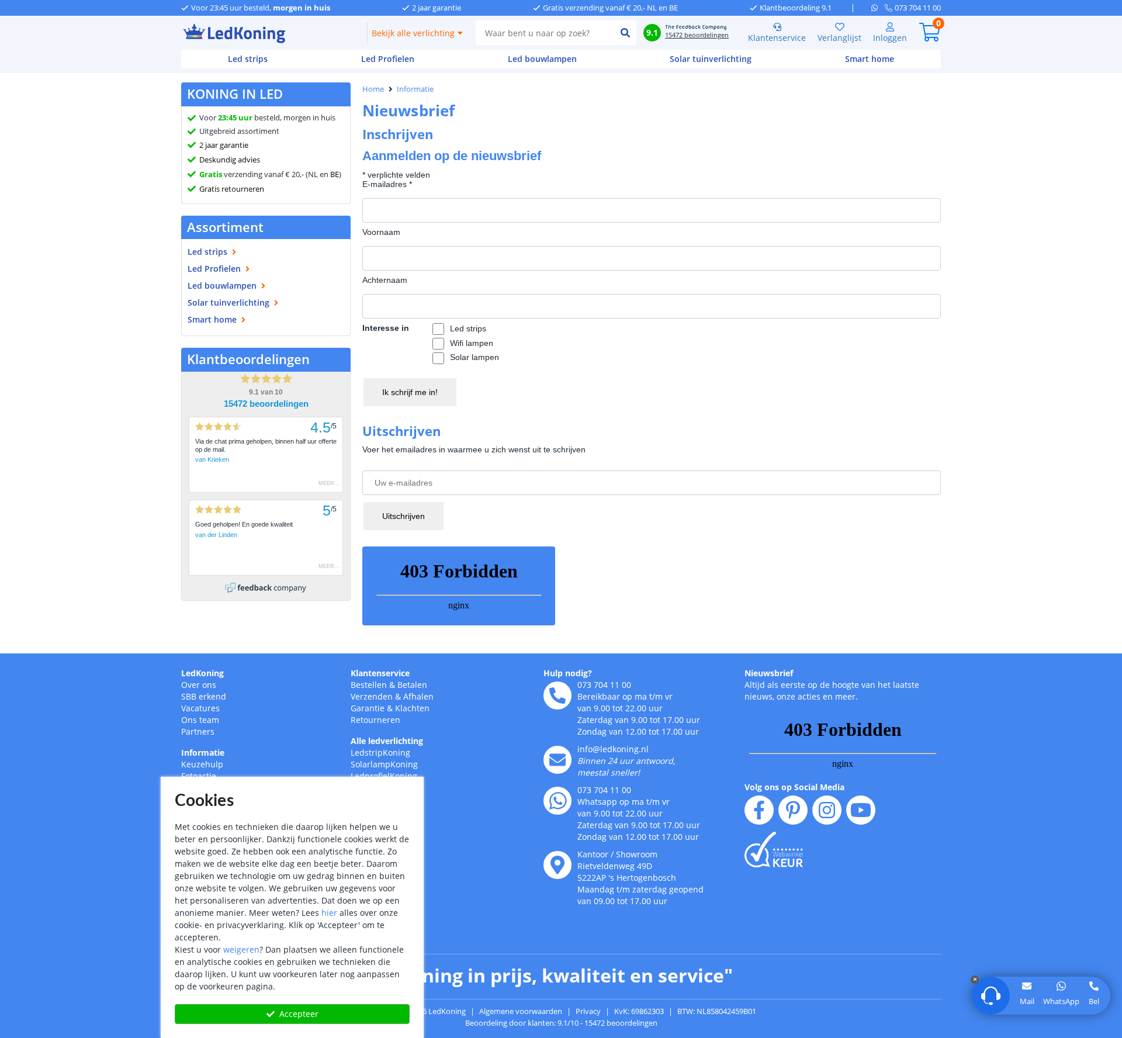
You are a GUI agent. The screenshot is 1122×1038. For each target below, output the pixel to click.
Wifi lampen (471, 343)
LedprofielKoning (384, 775)
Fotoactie (198, 775)
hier (329, 912)
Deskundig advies (229, 159)
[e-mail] (557, 760)
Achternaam (384, 280)
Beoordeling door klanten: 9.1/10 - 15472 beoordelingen (561, 1023)
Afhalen (418, 696)
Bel (1094, 1001)
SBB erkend (203, 696)
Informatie (415, 89)
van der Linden (216, 534)
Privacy (588, 1011)
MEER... (329, 483)
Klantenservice (777, 37)
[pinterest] (793, 810)
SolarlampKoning (384, 764)
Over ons (198, 684)
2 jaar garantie (223, 145)
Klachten (412, 708)
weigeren (241, 949)
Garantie (368, 708)
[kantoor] (557, 865)
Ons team (200, 719)
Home (373, 89)
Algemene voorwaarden (520, 1011)
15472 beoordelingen (266, 404)
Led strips (468, 328)
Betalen (412, 684)
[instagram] (827, 810)
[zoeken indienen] (625, 32)
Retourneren (375, 719)
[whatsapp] (878, 7)
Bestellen (369, 684)
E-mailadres (387, 184)
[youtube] (860, 810)
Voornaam (381, 232)
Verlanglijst (839, 37)
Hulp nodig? (567, 673)
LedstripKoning (380, 752)
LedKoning (202, 673)
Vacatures (200, 708)
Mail (1027, 1001)
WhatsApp (1061, 1001)
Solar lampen (474, 357)
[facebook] (759, 810)
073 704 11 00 (604, 684)
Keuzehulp (202, 764)
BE (334, 174)
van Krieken (212, 459)
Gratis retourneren (231, 189)
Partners (197, 731)
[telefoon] (557, 695)
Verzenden (372, 696)
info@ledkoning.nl (613, 749)
